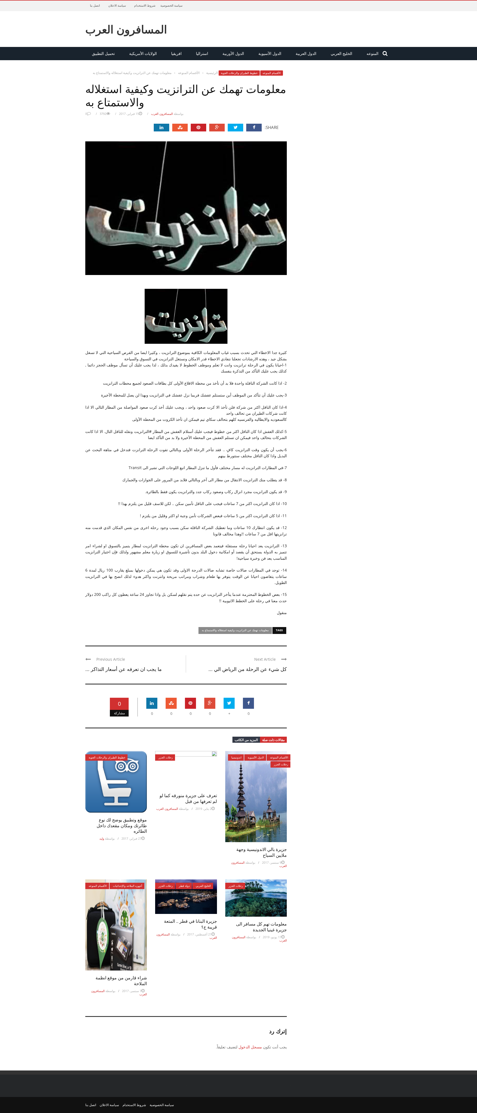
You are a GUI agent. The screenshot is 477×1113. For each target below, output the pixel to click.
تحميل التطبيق (103, 53)
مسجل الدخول (250, 1046)
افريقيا (176, 53)
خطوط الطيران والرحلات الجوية (239, 73)
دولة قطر (184, 886)
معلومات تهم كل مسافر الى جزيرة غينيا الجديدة (261, 927)
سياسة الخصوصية (171, 5)
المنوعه (372, 53)
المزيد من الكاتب (246, 739)
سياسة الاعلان (117, 5)
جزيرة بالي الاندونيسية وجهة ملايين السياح (261, 852)
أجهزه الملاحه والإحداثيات (127, 886)
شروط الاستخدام (144, 5)
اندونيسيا (236, 757)
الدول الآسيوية (269, 53)
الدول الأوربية (233, 53)
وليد (101, 838)
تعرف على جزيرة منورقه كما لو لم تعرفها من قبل (188, 798)
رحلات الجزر (165, 757)
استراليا (202, 53)
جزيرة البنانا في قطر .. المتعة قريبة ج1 (190, 924)
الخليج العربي (341, 53)
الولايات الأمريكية (143, 53)
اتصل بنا (95, 5)
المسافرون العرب (126, 29)
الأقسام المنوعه (272, 73)
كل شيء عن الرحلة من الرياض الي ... (247, 668)
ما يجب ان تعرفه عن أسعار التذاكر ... (123, 668)
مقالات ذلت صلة (273, 739)
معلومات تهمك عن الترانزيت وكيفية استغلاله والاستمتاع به (235, 630)
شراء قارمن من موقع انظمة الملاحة (121, 980)
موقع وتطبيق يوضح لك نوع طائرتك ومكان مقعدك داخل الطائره (122, 825)
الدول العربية (306, 53)
